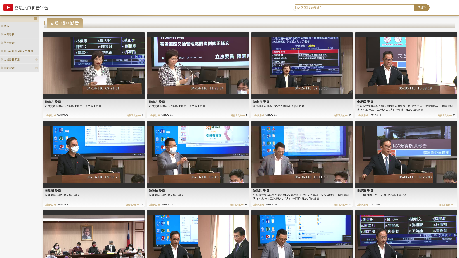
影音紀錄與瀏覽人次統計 (18, 51)
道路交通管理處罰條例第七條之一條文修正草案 (73, 106)
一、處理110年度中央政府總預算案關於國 (382, 194)
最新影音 (9, 34)
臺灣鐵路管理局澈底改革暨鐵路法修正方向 (278, 106)
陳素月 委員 (53, 101)
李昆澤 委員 (365, 101)
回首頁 (8, 25)
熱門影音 (9, 42)
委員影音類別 (12, 59)
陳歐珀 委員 (157, 190)
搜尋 (423, 7)
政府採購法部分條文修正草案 (62, 194)
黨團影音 (9, 67)
